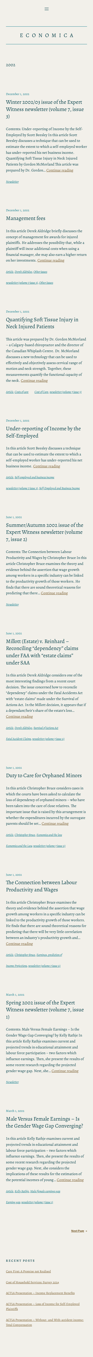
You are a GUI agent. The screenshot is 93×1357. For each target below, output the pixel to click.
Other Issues (46, 282)
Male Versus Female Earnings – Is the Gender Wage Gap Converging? (44, 1122)
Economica (48, 35)
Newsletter (12, 181)
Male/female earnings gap (45, 1191)
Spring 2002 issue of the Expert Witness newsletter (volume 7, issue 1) (45, 1010)
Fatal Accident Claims (18, 739)
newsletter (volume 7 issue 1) (37, 1202)
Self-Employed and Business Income (59, 488)
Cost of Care (41, 392)
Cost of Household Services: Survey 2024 (32, 1282)
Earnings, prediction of (49, 955)
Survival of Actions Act (45, 728)
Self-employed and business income (34, 477)
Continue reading (59, 170)
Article (9, 272)
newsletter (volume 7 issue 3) (22, 282)
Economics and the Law (19, 846)
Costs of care (22, 392)
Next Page (79, 1231)
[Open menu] (47, 9)
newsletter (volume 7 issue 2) (48, 739)
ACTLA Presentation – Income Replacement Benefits (40, 1293)
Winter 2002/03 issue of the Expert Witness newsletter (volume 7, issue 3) (45, 109)
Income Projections (16, 966)
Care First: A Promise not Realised (28, 1271)
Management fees (25, 218)
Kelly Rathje (22, 1191)
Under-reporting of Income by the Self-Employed (43, 432)
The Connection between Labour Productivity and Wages (41, 886)
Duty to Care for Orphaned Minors (44, 775)
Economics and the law (49, 835)
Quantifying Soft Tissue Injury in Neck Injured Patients (42, 323)
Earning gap (13, 1202)
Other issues (40, 272)
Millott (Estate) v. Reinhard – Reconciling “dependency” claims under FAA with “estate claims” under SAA (42, 652)
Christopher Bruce (25, 835)
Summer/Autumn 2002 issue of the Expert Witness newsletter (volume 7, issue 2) (44, 532)
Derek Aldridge (23, 272)
